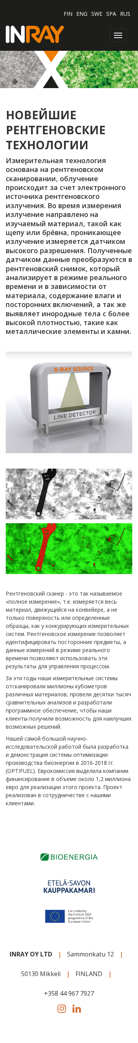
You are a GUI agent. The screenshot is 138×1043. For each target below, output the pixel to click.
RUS (125, 13)
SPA (111, 13)
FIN (68, 13)
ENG (81, 13)
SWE (96, 13)
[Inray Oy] (35, 33)
